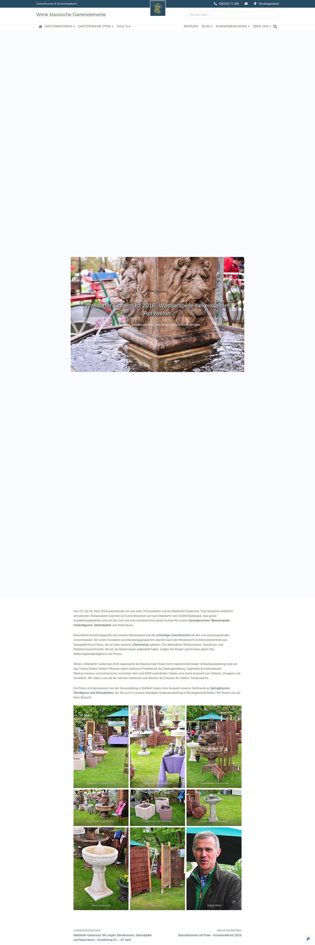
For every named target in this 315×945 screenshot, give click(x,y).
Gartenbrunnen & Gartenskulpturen (56, 3)
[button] (74, 26)
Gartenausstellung (142, 324)
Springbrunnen (220, 688)
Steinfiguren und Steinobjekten (93, 692)
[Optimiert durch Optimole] (308, 938)
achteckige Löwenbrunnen (173, 635)
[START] (40, 26)
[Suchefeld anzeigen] (275, 26)
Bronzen (191, 26)
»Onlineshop (140, 644)
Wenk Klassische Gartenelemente (181, 324)
